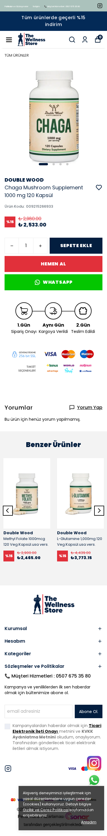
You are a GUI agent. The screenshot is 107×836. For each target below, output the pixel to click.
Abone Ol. (88, 711)
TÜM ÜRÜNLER (17, 55)
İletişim (36, 6)
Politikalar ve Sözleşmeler (16, 6)
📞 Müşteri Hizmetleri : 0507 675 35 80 (62, 6)
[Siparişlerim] (84, 39)
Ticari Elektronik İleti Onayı (57, 728)
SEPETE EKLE (76, 245)
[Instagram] (8, 768)
